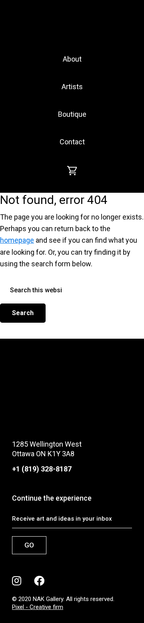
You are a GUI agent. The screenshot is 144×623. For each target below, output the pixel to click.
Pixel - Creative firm (37, 607)
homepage (17, 240)
